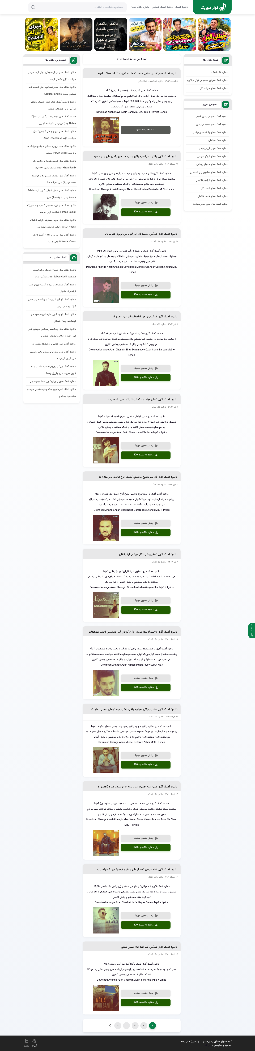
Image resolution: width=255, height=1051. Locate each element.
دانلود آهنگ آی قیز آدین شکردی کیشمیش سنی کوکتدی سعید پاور (52, 303)
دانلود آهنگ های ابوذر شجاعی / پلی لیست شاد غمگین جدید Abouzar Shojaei (52, 90)
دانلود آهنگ (181, 7)
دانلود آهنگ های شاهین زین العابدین (208, 172)
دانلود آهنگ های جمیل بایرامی (212, 164)
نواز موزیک (161, 96)
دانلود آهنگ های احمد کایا (214, 188)
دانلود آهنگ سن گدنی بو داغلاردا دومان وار (54, 344)
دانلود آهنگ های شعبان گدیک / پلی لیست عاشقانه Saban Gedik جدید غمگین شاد (54, 273)
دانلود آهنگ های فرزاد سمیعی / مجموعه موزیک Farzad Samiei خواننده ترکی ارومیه (51, 209)
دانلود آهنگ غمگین (162, 7)
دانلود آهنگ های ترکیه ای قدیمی (211, 117)
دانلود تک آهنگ (219, 72)
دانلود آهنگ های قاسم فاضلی (212, 196)
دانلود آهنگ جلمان (218, 140)
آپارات (34, 1046)
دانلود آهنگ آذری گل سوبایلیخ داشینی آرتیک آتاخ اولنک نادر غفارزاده (138, 477)
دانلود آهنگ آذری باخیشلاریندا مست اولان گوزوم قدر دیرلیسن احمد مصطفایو (132, 632)
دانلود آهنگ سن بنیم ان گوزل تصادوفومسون (53, 381)
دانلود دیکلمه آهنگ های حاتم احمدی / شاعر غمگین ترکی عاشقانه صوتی (53, 105)
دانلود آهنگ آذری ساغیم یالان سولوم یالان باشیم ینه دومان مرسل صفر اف (134, 709)
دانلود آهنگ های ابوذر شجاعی (212, 156)
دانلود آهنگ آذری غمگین (153, 251)
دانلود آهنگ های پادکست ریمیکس (210, 132)
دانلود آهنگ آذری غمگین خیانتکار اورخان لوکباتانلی (148, 554)
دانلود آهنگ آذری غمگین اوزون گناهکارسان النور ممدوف (145, 317)
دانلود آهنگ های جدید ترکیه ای (212, 125)
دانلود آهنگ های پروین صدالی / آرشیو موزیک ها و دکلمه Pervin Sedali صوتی (51, 149)
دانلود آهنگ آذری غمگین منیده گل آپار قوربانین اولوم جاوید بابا (141, 234)
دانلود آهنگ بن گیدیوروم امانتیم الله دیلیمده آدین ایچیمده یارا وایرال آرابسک (53, 370)
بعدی (110, 1025)
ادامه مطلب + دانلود (145, 130)
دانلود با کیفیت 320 (144, 212)
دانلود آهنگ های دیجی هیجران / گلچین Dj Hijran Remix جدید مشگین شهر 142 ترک (54, 164)
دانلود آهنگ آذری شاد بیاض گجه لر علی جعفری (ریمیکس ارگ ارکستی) (137, 869)
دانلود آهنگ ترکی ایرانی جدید (213, 148)
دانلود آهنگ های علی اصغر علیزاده (210, 204)
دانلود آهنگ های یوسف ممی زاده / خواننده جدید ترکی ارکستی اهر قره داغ (54, 179)
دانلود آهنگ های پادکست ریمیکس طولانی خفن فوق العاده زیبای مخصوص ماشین (52, 332)
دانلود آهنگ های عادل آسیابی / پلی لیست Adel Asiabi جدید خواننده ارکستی (52, 194)
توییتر (26, 1046)
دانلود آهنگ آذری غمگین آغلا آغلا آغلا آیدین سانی (149, 947)
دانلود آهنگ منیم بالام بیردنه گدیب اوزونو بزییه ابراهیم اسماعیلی (52, 288)
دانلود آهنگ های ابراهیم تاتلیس (212, 180)
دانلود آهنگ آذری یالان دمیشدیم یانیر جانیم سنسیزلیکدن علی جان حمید (135, 156)
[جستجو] (33, 7)
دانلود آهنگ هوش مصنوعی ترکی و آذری (207, 80)
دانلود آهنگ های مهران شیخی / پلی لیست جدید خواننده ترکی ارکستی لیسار (51, 76)
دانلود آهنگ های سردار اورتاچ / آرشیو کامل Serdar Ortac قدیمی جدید (54, 238)
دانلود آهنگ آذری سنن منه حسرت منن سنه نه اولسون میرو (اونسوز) (137, 787)
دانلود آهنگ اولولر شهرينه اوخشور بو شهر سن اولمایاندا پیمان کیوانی (53, 318)
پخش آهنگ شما (140, 7)
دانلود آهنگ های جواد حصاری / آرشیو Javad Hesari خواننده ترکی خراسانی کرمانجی (53, 223)
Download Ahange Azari (131, 59)
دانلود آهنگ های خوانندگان (213, 88)
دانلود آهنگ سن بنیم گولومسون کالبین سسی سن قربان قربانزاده (53, 355)
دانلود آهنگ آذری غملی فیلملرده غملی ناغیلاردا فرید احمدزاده (142, 399)
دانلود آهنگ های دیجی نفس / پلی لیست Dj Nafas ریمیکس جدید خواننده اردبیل (54, 120)
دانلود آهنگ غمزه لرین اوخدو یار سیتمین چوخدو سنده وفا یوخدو (51, 392)
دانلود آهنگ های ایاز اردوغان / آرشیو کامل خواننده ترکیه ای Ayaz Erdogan (54, 135)
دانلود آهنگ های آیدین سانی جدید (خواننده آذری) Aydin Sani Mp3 (137, 74)
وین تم (208, 1045)
